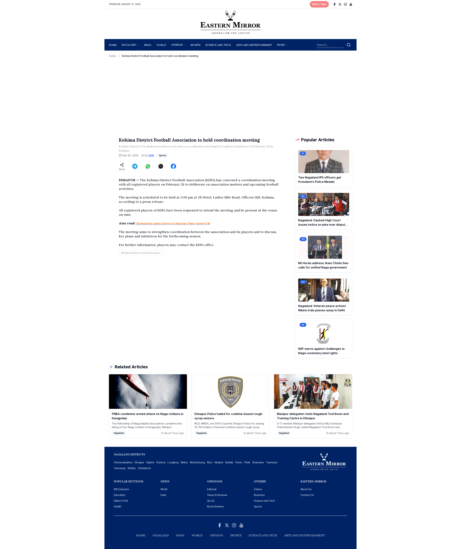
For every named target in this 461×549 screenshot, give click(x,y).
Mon (209, 462)
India (147, 45)
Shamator (258, 462)
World (161, 45)
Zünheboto (144, 468)
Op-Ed (210, 500)
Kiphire (150, 462)
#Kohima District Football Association (141, 253)
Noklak (229, 462)
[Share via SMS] (161, 166)
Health (117, 506)
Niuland (218, 462)
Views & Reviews (217, 495)
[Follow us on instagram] (345, 4)
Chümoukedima (123, 462)
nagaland (129, 44)
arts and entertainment (254, 45)
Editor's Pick (121, 500)
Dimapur (139, 462)
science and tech (218, 45)
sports (195, 45)
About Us (306, 489)
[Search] (348, 44)
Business (259, 495)
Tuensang (119, 468)
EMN (151, 155)
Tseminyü (272, 462)
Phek (247, 462)
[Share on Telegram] (135, 166)
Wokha (131, 468)
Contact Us (307, 495)
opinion (177, 44)
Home (113, 45)
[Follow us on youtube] (350, 4)
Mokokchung (197, 462)
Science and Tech (264, 500)
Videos (258, 489)
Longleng (173, 462)
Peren (238, 462)
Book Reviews (215, 506)
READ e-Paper (319, 4)
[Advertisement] (230, 97)
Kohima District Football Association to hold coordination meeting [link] (160, 55)
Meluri (184, 462)
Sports (258, 506)
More (281, 44)
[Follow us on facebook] (334, 4)
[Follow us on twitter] (340, 4)
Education (120, 495)
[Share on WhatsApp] (148, 166)
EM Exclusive (121, 489)
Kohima (160, 462)
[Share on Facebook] (173, 166)
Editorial (211, 489)
